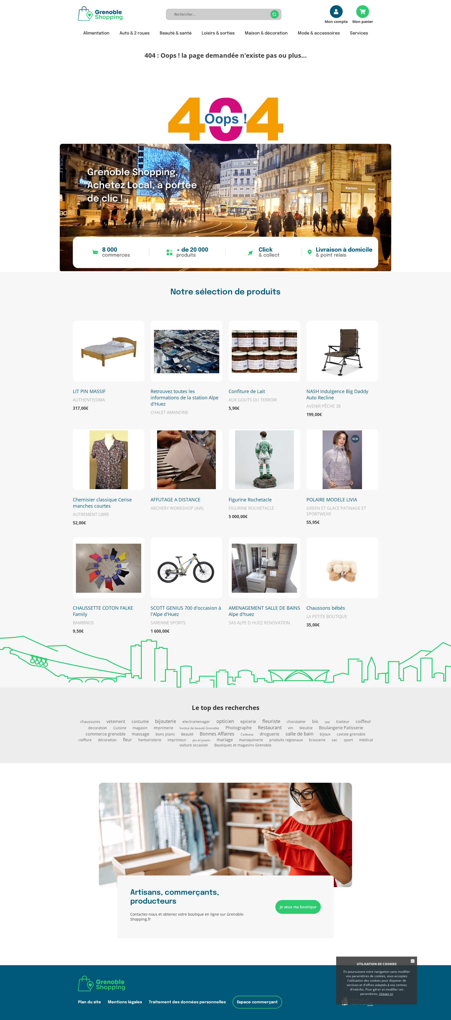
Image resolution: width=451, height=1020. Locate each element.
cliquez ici (386, 994)
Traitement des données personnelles (187, 1002)
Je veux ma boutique (298, 906)
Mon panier (362, 21)
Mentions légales (125, 1002)
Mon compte (336, 21)
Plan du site (89, 1002)
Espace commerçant (257, 1002)
